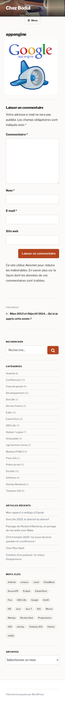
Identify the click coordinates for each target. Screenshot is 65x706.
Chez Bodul (18, 8)
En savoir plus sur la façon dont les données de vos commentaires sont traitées (31, 275)
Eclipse (26, 591)
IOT (9, 609)
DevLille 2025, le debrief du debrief (27, 519)
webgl (11, 635)
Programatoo (44, 617)
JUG (39, 609)
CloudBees (49, 582)
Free (10, 600)
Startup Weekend (15, 484)
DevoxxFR (13, 591)
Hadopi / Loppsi (14, 432)
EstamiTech (12, 418)
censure (24, 582)
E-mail (11, 210)
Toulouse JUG (13, 490)
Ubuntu (51, 626)
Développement (15, 392)
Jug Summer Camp (16, 444)
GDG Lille (11, 425)
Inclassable (12, 438)
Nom (10, 190)
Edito (9, 412)
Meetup (11, 617)
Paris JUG (11, 458)
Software (11, 477)
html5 (46, 600)
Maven (49, 609)
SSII (10, 626)
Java (18, 609)
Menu (34, 20)
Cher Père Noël (15, 548)
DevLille (10, 399)
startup (20, 626)
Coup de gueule (14, 386)
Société (10, 471)
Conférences (13, 379)
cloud (36, 582)
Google (34, 600)
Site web (12, 231)
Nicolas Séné (26, 617)
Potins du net (13, 464)
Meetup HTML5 (15, 451)
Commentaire (17, 134)
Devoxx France (14, 405)
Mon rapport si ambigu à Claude (25, 512)
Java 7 (29, 609)
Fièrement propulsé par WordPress (25, 694)
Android (10, 373)
